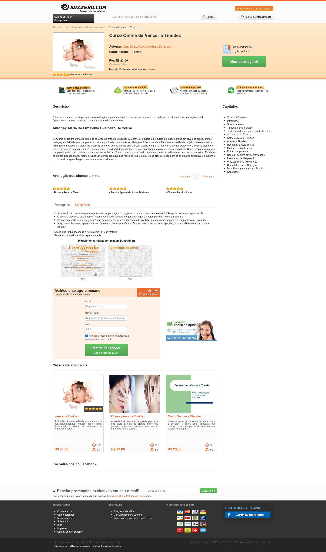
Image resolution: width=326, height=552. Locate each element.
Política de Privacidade (138, 496)
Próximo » (208, 176)
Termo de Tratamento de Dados (106, 545)
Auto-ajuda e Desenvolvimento (88, 27)
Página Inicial (60, 27)
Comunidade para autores (128, 514)
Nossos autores (66, 518)
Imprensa (62, 528)
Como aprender (65, 514)
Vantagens (62, 204)
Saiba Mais (82, 204)
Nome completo (92, 312)
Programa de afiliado (125, 511)
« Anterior (185, 176)
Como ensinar (64, 511)
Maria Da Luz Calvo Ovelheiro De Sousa (146, 46)
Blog (59, 525)
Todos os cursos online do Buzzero (133, 518)
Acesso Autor (244, 8)
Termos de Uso (115, 496)
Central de (257, 17)
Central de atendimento (70, 531)
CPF (87, 324)
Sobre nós (62, 521)
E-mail (88, 301)
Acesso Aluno (263, 8)
